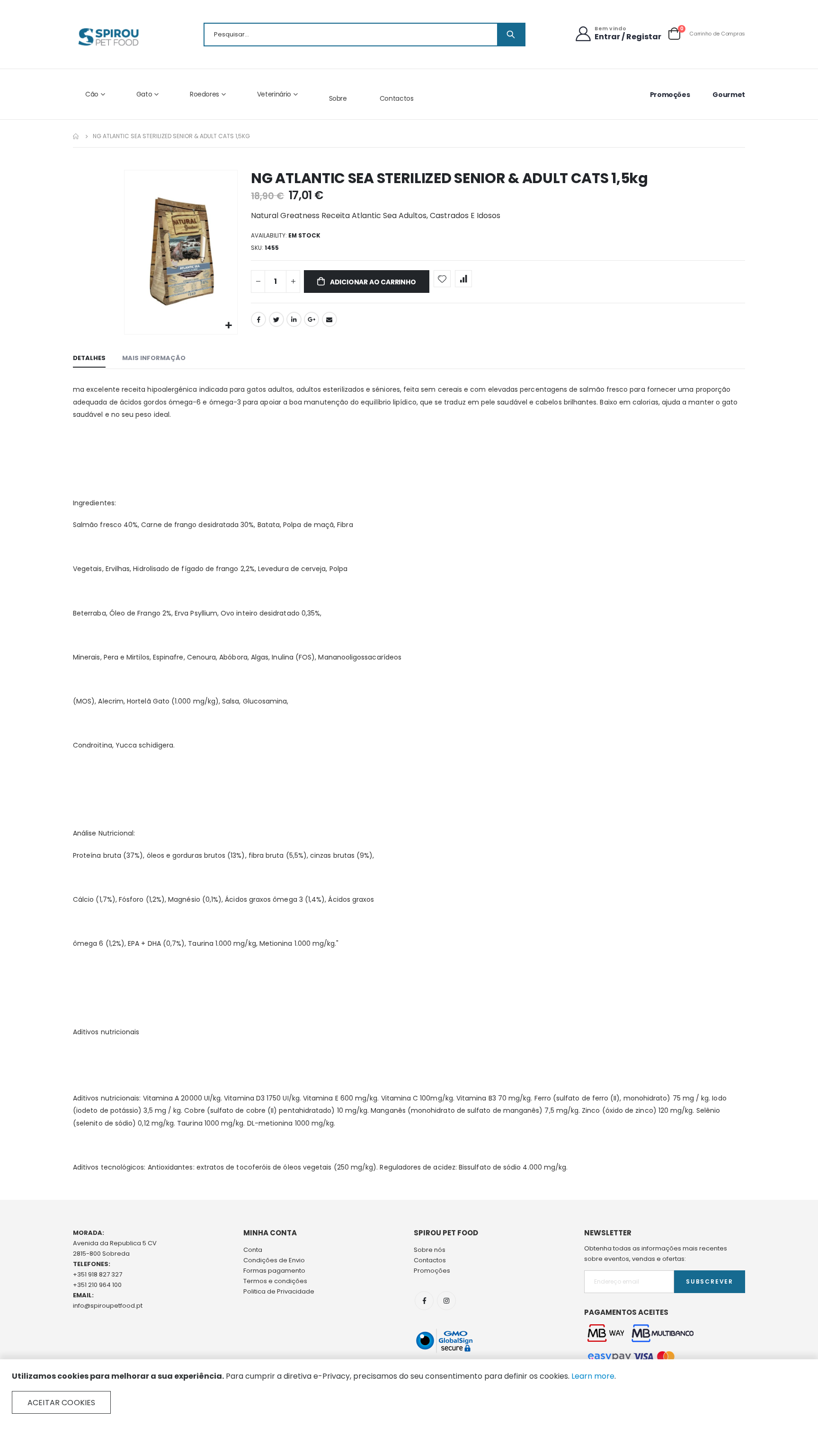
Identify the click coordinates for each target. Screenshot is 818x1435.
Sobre (338, 98)
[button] (229, 325)
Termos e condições (275, 1281)
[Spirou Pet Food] (107, 36)
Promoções (670, 94)
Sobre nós (429, 1249)
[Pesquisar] (511, 34)
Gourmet (728, 94)
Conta (252, 1249)
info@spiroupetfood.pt (107, 1305)
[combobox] (364, 34)
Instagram (446, 1300)
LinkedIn (294, 319)
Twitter (276, 319)
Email (329, 319)
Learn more (592, 1376)
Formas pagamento (274, 1270)
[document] (409, 1392)
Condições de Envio (274, 1260)
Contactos (397, 98)
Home (76, 136)
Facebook (258, 319)
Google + (311, 319)
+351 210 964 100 (97, 1284)
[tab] (89, 359)
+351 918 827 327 (97, 1274)
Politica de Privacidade (278, 1291)
